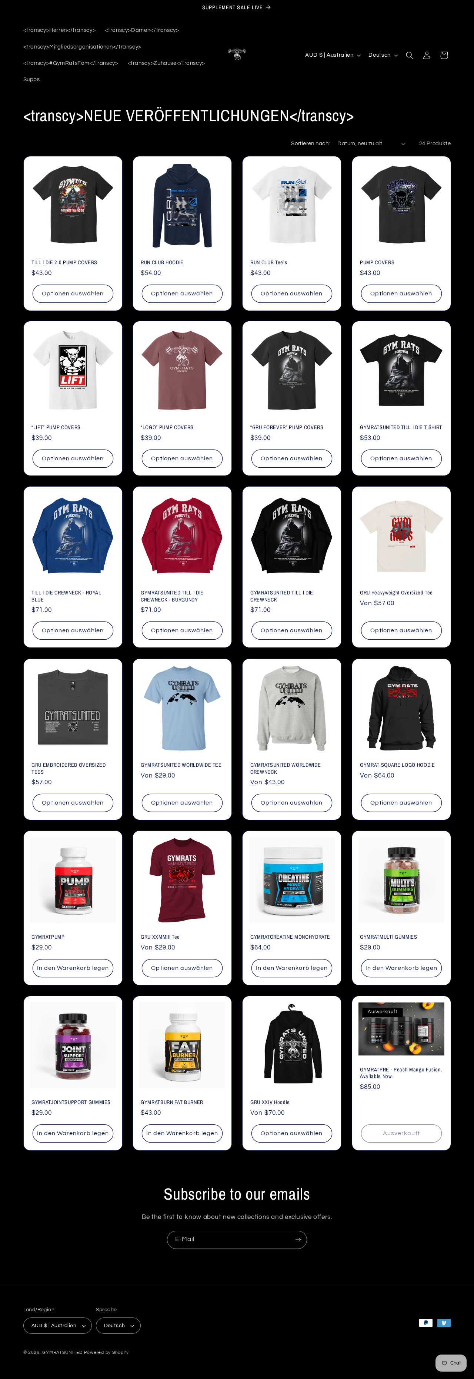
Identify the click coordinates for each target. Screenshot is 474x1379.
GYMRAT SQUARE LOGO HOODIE (397, 765)
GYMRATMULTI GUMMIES (388, 937)
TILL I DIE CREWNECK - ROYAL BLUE (66, 596)
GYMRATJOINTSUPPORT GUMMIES (71, 1102)
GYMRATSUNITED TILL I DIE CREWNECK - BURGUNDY (172, 596)
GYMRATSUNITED (62, 1352)
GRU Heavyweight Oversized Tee (396, 593)
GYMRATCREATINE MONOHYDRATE (290, 937)
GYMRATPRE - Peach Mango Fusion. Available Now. (401, 1073)
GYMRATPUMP (48, 937)
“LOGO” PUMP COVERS (167, 427)
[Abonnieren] (298, 1240)
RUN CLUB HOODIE (162, 262)
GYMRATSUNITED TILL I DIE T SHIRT (401, 427)
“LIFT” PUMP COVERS (56, 427)
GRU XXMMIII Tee (160, 937)
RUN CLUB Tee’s (268, 262)
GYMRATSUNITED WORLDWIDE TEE (181, 765)
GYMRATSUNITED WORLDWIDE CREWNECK (285, 768)
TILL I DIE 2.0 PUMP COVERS (64, 262)
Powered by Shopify (106, 1352)
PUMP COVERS (377, 262)
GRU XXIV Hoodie (270, 1102)
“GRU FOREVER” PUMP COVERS (287, 427)
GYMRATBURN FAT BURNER (172, 1102)
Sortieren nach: (310, 143)
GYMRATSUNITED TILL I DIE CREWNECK (281, 596)
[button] (409, 55)
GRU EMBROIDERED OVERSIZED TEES (68, 768)
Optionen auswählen (73, 293)
